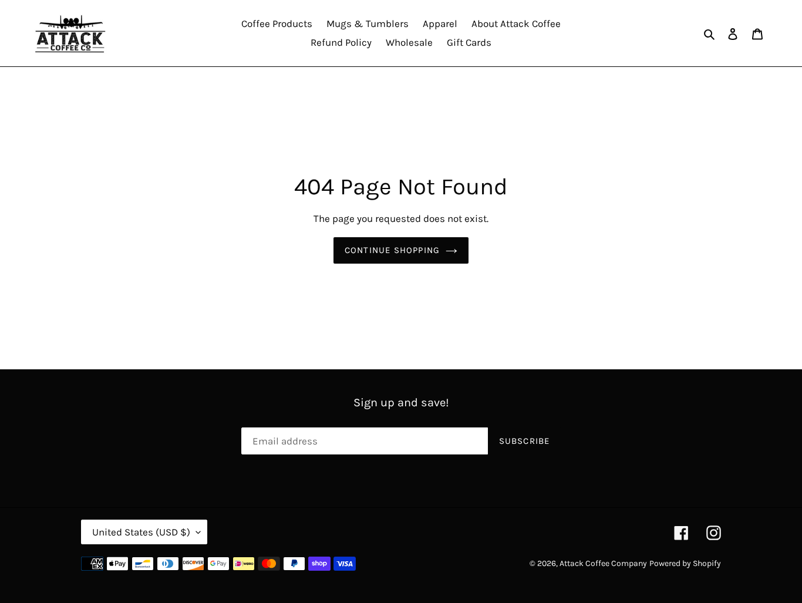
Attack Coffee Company (603, 563)
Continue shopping (392, 250)
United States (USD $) (141, 532)
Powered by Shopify (685, 563)
